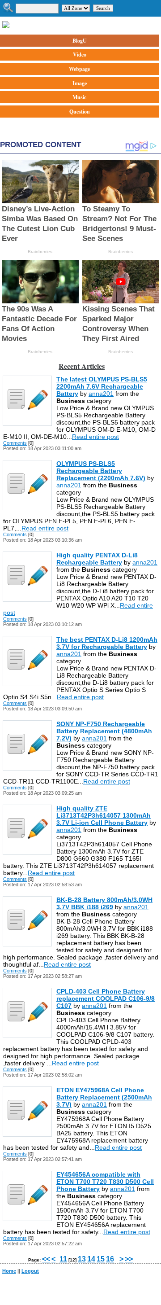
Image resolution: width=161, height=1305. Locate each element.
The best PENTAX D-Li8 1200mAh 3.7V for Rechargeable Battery (106, 643)
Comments (15, 443)
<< (46, 1259)
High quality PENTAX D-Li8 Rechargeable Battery (97, 559)
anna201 (101, 393)
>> (129, 1259)
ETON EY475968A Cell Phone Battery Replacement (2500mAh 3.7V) (104, 1097)
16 (110, 1259)
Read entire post (95, 436)
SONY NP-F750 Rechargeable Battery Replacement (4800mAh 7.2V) (104, 731)
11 (63, 1259)
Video (79, 54)
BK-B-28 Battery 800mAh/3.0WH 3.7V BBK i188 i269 (104, 903)
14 (91, 1259)
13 (82, 1259)
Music (79, 97)
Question (79, 111)
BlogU (79, 40)
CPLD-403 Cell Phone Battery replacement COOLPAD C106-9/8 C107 (105, 998)
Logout (30, 1271)
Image (79, 83)
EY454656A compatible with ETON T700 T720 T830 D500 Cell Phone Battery (105, 1181)
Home (9, 1271)
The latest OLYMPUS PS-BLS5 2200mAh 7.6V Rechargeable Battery (101, 386)
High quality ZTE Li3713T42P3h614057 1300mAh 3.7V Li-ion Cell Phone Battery (103, 815)
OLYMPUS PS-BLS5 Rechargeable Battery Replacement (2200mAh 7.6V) (100, 471)
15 (101, 1259)
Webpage (79, 69)
